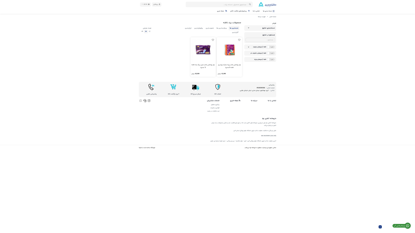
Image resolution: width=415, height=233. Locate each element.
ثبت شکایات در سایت (213, 111)
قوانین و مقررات (214, 107)
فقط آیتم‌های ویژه (260, 59)
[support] (145, 101)
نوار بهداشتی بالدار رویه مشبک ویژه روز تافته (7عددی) (229, 66)
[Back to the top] (380, 227)
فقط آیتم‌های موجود (259, 47)
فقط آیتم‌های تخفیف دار (258, 53)
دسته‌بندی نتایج (268, 28)
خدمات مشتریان (213, 100)
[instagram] (149, 101)
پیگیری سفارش (215, 104)
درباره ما (254, 100)
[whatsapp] (140, 101)
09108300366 (261, 88)
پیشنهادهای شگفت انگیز (238, 11)
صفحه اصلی (272, 17)
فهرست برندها (261, 17)
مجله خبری (220, 11)
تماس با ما (256, 11)
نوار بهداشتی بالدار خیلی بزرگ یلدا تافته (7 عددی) (203, 66)
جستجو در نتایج (269, 35)
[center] (250, 4)
